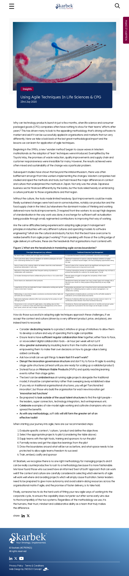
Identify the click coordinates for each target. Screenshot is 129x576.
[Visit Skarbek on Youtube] (21, 558)
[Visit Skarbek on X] (15, 558)
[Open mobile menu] (11, 6)
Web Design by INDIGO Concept (26, 569)
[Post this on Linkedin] (23, 515)
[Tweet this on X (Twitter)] (28, 515)
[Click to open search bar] (117, 7)
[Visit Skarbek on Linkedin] (10, 558)
